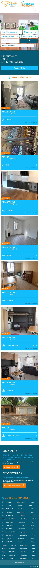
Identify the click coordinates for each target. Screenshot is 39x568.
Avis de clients (10, 467)
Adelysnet (35, 566)
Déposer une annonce (13, 485)
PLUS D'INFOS (19, 68)
